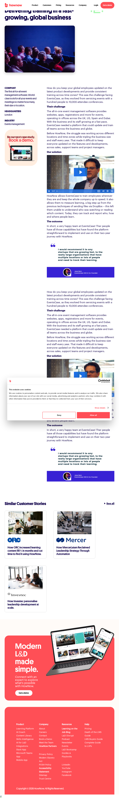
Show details (100, 408)
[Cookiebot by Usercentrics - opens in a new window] (100, 381)
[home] (13, 5)
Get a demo (107, 5)
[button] (35, 5)
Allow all (93, 415)
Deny (59, 415)
